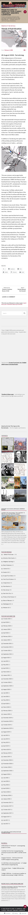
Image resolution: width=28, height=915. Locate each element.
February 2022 (7, 636)
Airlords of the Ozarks (9, 558)
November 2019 (7, 721)
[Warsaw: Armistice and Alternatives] (20, 444)
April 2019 (6, 746)
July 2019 (5, 735)
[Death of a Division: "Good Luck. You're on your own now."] (20, 469)
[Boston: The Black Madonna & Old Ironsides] (20, 482)
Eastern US (6, 572)
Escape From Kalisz (8, 575)
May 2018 (6, 784)
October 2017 (7, 809)
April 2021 (6, 668)
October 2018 (7, 767)
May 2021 (6, 664)
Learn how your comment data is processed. (13, 303)
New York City (7, 593)
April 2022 (6, 632)
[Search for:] (14, 313)
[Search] (24, 313)
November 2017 (7, 806)
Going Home (6, 582)
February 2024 (7, 625)
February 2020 (7, 710)
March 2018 (6, 792)
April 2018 (6, 788)
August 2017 (6, 816)
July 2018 (5, 777)
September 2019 (7, 728)
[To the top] (25, 906)
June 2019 (5, 739)
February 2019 (7, 753)
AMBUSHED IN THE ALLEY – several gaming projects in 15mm (13, 846)
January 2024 (6, 629)
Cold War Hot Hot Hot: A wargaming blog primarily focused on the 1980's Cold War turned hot (13, 852)
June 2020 (5, 696)
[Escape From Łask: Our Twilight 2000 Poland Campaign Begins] (7, 457)
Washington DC (7, 604)
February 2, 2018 (8, 50)
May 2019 (6, 742)
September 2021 (7, 654)
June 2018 (5, 781)
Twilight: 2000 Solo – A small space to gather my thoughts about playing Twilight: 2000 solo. (13, 874)
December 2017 (7, 802)
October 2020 (7, 682)
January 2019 (6, 756)
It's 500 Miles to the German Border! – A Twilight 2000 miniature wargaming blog (14, 863)
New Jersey (6, 590)
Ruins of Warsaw (7, 600)
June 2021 (5, 661)
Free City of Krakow (8, 579)
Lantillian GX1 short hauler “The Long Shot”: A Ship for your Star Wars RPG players (13, 513)
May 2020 (6, 700)
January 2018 (6, 799)
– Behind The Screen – (8, 554)
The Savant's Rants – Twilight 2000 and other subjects (12, 869)
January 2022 (6, 640)
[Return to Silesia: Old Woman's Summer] (7, 482)
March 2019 (6, 749)
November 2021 (7, 647)
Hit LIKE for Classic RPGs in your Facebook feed (11, 832)
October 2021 (7, 650)
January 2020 (6, 714)
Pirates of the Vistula (8, 26)
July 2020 (5, 693)
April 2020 (6, 703)
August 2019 (6, 731)
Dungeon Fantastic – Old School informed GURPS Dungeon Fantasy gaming (12, 858)
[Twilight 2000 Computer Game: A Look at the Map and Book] (7, 444)
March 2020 (6, 707)
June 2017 (5, 823)
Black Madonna (7, 565)
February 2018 (7, 795)
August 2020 (6, 689)
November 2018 (7, 763)
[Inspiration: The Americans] (7, 469)
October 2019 (7, 724)
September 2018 (7, 770)
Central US (6, 568)
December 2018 (7, 760)
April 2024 (6, 622)
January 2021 (6, 675)
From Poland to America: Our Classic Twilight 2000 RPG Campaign (11, 12)
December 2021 (7, 643)
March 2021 (6, 671)
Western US (6, 607)
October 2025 (7, 618)
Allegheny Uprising (8, 561)
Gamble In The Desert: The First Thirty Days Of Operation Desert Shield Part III (13, 887)
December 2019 (7, 717)
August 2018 (6, 774)
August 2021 (6, 657)
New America (6, 586)
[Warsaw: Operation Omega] (20, 495)
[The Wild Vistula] (7, 495)
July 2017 (5, 820)
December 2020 (7, 678)
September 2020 (7, 685)
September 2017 (7, 813)
